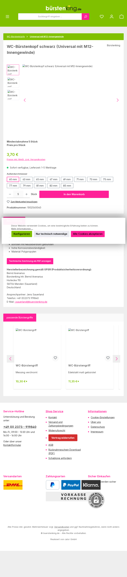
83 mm (53, 185)
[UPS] (29, 485)
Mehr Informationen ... (22, 228)
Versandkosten (61, 527)
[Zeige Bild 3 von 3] (45, 132)
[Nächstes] (117, 100)
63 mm (26, 179)
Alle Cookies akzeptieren (88, 233)
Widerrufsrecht (56, 430)
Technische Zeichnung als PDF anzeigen (30, 261)
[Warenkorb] (120, 16)
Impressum (97, 431)
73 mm (93, 179)
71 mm (80, 179)
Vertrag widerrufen (62, 437)
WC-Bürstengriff (27, 365)
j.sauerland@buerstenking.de (31, 301)
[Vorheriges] (24, 100)
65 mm (40, 179)
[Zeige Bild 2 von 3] (38, 132)
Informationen (97, 411)
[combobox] (50, 16)
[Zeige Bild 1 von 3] (31, 132)
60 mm (13, 179)
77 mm (13, 185)
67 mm (53, 179)
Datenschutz (98, 426)
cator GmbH (71, 539)
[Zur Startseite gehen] (63, 8)
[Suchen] (85, 16)
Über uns (96, 422)
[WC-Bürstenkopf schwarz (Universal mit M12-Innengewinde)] (71, 100)
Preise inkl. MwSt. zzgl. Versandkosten (26, 159)
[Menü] (7, 16)
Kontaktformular (12, 445)
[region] (63, 100)
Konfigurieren (22, 233)
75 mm (107, 179)
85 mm (67, 185)
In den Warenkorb (74, 194)
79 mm (27, 185)
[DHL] (13, 485)
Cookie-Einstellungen (103, 417)
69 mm (67, 179)
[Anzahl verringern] (10, 194)
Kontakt (52, 417)
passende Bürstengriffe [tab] (20, 317)
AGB (50, 444)
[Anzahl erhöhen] (26, 194)
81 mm (40, 185)
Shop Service (54, 411)
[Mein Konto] (111, 16)
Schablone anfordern (60, 458)
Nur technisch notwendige (51, 233)
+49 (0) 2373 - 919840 (19, 427)
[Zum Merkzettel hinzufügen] (55, 358)
